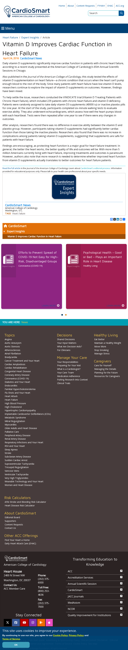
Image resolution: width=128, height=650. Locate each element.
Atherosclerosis (12, 350)
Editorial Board (12, 517)
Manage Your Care (72, 357)
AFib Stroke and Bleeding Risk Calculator (25, 501)
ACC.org (120, 5)
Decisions (64, 335)
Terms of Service (11, 639)
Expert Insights (16, 231)
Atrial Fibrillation (13, 353)
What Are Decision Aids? (69, 346)
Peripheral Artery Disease (17, 435)
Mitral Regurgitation (15, 421)
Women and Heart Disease (18, 485)
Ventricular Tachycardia (16, 474)
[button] (62, 315)
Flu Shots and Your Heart (17, 392)
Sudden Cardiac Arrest (16, 460)
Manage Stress (102, 353)
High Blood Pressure (15, 403)
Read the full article (11, 168)
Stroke (8, 453)
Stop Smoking (101, 350)
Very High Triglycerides (16, 477)
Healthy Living (106, 335)
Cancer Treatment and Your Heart (22, 360)
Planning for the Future (106, 372)
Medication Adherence (68, 376)
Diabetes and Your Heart (17, 381)
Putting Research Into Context (72, 379)
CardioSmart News (31, 58)
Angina (8, 339)
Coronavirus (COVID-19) (17, 378)
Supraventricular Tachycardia (19, 463)
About (71, 5)
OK (16, 645)
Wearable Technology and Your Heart (24, 481)
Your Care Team (65, 372)
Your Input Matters (66, 342)
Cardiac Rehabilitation (16, 367)
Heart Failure (10, 37)
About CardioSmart (20, 513)
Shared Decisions (66, 339)
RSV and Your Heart (15, 445)
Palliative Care (12, 431)
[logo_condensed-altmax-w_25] (28, 558)
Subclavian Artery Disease (18, 456)
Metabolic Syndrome (15, 417)
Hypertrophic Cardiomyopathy (20, 410)
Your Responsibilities (67, 361)
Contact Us (10, 527)
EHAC (110, 5)
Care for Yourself (102, 365)
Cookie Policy (60, 635)
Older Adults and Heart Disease (21, 428)
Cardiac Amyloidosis (15, 364)
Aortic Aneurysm (13, 342)
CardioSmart (17, 226)
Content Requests (85, 5)
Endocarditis (11, 385)
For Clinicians (63, 350)
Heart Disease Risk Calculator (20, 505)
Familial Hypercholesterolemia (20, 389)
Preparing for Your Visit (69, 365)
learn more (49, 305)
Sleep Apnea (11, 449)
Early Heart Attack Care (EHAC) (20, 543)
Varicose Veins (12, 470)
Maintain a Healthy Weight (107, 342)
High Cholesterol (13, 406)
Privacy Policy (76, 635)
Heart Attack (11, 396)
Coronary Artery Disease (17, 374)
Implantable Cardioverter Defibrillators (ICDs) (28, 413)
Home (62, 5)
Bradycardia (11, 357)
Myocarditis (11, 424)
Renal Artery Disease (15, 438)
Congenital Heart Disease (18, 371)
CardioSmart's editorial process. (96, 168)
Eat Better (99, 339)
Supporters (10, 520)
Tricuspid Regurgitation (17, 467)
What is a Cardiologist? (69, 368)
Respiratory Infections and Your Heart (24, 442)
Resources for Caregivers (107, 376)
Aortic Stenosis (12, 346)
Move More (100, 346)
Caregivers (102, 361)
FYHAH (101, 5)
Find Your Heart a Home (17, 539)
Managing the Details (105, 368)
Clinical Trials (63, 383)
